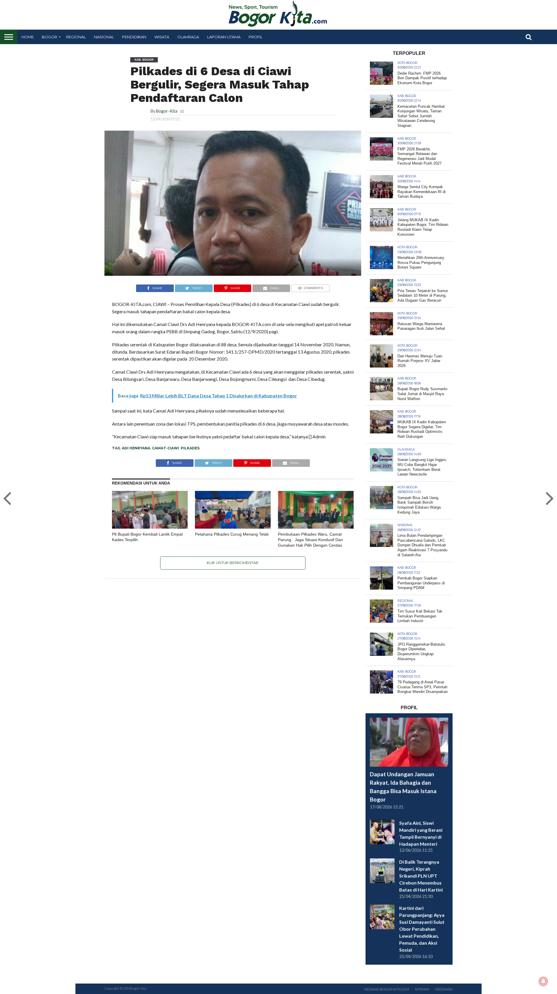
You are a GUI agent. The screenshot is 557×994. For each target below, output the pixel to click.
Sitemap (422, 989)
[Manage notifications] (543, 981)
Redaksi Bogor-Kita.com (386, 989)
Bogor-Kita (166, 111)
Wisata (161, 37)
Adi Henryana (136, 448)
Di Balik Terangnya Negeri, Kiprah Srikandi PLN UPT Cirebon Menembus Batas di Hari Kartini (421, 875)
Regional (76, 37)
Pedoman (444, 989)
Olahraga (188, 37)
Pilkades (190, 448)
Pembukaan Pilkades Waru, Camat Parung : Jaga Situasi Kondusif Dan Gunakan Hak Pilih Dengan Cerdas (310, 539)
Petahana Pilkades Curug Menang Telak (232, 534)
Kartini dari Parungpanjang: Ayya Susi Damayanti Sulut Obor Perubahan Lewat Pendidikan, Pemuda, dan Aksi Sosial (421, 928)
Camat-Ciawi (165, 448)
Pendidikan (134, 37)
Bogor (49, 37)
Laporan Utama (223, 37)
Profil (256, 37)
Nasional (104, 37)
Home (27, 37)
